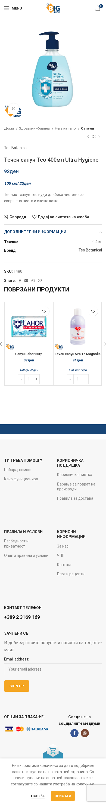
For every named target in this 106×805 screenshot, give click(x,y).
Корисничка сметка (74, 474)
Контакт (64, 565)
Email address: (16, 659)
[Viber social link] (39, 280)
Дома (9, 128)
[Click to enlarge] (13, 108)
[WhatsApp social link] (33, 280)
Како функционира (21, 479)
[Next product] (99, 136)
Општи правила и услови (26, 555)
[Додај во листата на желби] (44, 311)
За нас (62, 546)
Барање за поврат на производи (76, 486)
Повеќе (38, 796)
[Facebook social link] (20, 280)
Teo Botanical (15, 148)
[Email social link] (26, 280)
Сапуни (87, 128)
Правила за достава (75, 498)
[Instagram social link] (85, 733)
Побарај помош (17, 470)
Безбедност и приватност (16, 543)
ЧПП (60, 555)
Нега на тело (66, 128)
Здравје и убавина (35, 128)
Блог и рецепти (71, 574)
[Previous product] (88, 136)
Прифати (63, 796)
